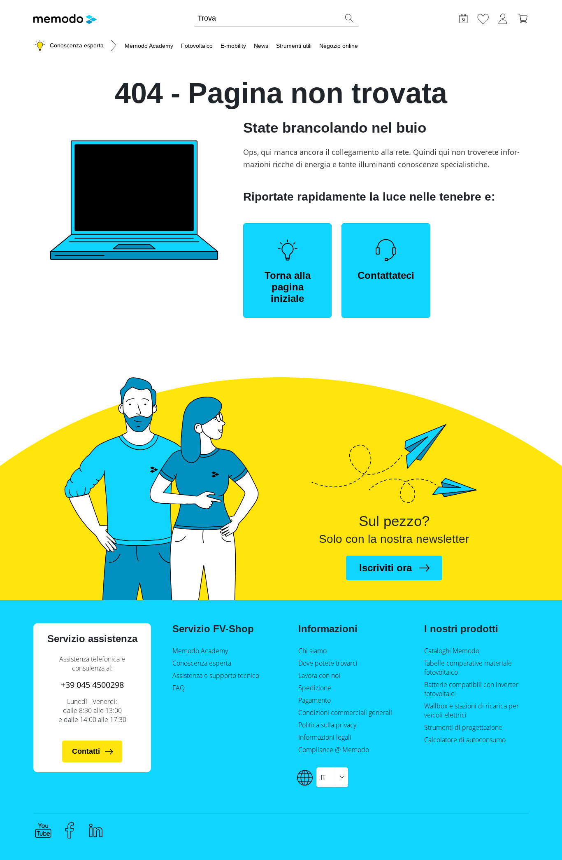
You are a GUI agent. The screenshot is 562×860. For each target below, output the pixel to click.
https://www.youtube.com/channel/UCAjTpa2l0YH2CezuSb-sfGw (43, 830)
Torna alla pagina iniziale (288, 287)
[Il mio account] (502, 17)
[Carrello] (522, 17)
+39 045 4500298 (92, 684)
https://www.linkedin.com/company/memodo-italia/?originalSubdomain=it (96, 830)
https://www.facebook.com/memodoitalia (69, 830)
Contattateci (386, 275)
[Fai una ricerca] (349, 18)
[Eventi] (463, 17)
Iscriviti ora (385, 567)
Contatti (86, 751)
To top (536, 838)
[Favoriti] (483, 17)
